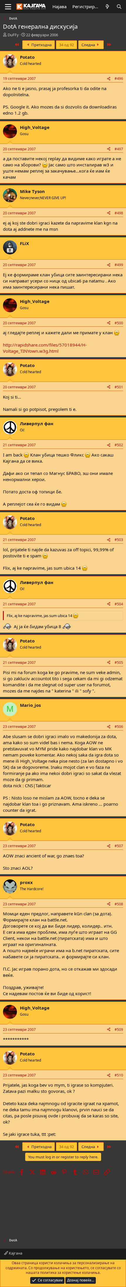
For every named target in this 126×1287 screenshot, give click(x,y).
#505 (119, 662)
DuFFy (13, 34)
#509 (119, 1029)
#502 (119, 444)
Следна (88, 44)
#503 (119, 539)
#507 (119, 845)
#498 (119, 213)
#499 (119, 264)
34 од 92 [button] (66, 44)
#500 (119, 323)
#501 (119, 387)
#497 (119, 149)
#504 (119, 604)
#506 (119, 726)
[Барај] (119, 6)
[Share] (109, 78)
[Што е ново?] (107, 6)
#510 (119, 1075)
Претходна (41, 44)
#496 (119, 78)
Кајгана (15, 1253)
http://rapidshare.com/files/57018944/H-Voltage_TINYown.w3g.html (45, 348)
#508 (119, 904)
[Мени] (8, 7)
